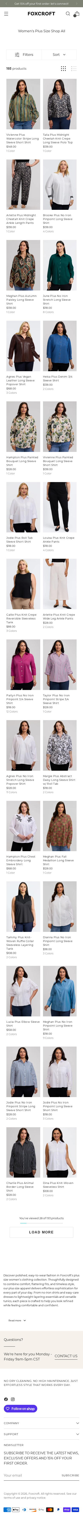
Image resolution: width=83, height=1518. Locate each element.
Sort (56, 54)
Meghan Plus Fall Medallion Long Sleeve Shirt (58, 860)
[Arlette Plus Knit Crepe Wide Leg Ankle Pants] (60, 584)
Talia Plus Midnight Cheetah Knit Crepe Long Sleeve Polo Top (58, 138)
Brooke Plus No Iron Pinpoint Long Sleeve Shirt (58, 218)
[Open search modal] (67, 13)
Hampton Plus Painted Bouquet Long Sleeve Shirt (22, 461)
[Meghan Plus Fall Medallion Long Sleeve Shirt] (60, 826)
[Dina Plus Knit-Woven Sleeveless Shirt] (60, 1152)
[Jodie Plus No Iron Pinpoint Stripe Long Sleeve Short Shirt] (23, 1072)
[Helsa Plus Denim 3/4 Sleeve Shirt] (60, 346)
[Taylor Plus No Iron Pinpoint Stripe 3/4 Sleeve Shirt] (60, 664)
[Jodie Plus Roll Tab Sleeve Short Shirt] (23, 507)
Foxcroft (34, 1493)
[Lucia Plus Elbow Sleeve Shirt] (23, 991)
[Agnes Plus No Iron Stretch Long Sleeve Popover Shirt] (23, 745)
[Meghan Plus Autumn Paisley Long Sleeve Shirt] (23, 265)
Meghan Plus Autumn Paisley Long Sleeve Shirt (21, 299)
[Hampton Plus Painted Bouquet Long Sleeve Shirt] (23, 426)
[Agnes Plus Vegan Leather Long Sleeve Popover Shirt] (23, 346)
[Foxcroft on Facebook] (6, 1400)
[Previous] (6, 3)
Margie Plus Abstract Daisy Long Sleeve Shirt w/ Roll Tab (59, 779)
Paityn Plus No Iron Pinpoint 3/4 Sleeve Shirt (20, 699)
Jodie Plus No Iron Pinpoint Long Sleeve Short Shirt (58, 1106)
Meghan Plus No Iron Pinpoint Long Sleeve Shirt (58, 1025)
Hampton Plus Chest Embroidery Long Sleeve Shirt (21, 860)
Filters (28, 54)
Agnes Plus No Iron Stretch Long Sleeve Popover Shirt (20, 779)
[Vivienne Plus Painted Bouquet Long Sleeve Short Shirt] (60, 426)
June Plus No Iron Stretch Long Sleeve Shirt (57, 299)
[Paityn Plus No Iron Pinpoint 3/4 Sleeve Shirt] (23, 664)
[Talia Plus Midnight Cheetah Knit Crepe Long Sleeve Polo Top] (60, 104)
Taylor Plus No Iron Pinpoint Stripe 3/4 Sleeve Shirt (56, 699)
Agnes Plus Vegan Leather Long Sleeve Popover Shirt (20, 380)
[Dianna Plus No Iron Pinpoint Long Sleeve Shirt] (60, 906)
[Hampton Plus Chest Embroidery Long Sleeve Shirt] (23, 826)
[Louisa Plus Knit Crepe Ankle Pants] (60, 507)
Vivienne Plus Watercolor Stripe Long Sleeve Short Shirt (22, 138)
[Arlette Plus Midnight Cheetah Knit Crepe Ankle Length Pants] (23, 184)
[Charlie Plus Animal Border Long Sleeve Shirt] (23, 1152)
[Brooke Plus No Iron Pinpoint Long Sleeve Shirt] (60, 184)
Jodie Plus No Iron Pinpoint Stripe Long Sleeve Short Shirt (20, 1106)
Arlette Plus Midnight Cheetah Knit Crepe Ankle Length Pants (21, 218)
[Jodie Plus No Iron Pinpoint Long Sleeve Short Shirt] (60, 1072)
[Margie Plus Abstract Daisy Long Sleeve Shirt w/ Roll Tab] (60, 745)
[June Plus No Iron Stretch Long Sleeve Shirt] (60, 265)
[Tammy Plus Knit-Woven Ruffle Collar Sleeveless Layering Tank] (23, 906)
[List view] (74, 68)
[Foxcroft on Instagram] (13, 1400)
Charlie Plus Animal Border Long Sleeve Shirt (20, 1186)
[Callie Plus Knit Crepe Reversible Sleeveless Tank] (23, 584)
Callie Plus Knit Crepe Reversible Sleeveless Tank (21, 618)
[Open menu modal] (6, 13)
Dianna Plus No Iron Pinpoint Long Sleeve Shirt (58, 941)
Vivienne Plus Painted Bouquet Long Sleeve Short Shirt (58, 461)
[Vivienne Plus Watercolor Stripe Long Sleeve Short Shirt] (23, 104)
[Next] (76, 3)
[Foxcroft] (41, 14)
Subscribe (70, 1475)
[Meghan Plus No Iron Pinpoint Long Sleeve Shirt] (60, 991)
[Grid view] (63, 68)
